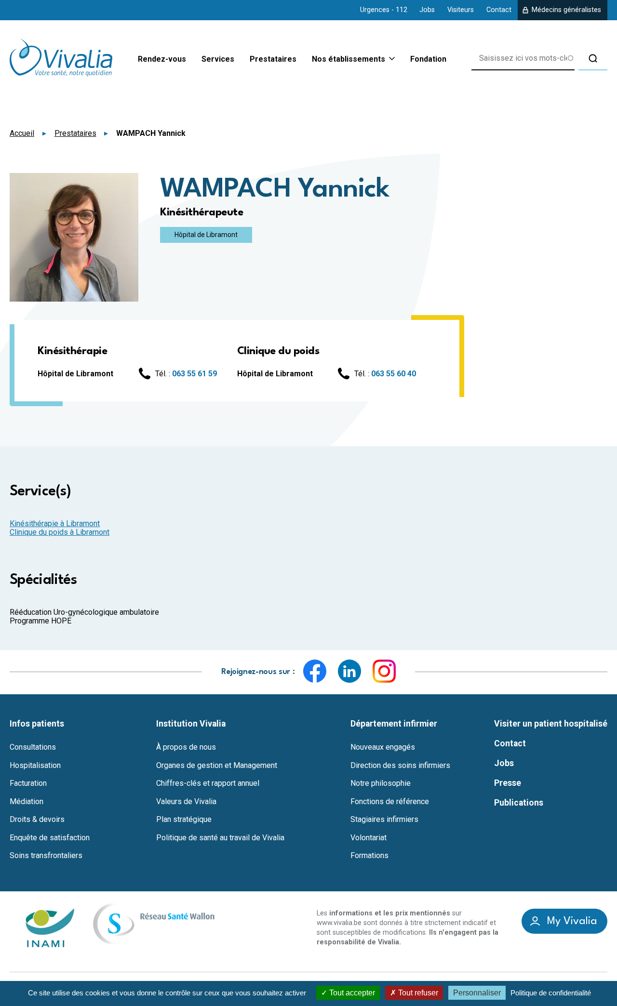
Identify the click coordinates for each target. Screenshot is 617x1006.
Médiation (26, 801)
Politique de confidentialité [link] (550, 993)
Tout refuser (417, 993)
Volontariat (368, 838)
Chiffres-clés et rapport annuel (207, 783)
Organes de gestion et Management (216, 765)
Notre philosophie (380, 783)
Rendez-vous (162, 59)
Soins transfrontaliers (46, 855)
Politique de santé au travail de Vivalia (220, 838)
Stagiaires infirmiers (384, 819)
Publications (518, 802)
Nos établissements (348, 59)
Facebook (314, 671)
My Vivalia (572, 921)
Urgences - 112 (383, 10)
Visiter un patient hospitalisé (550, 723)
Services (217, 59)
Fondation (428, 59)
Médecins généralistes (566, 10)
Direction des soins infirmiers (400, 765)
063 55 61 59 (194, 373)
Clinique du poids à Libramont (59, 532)
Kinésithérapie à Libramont (55, 523)
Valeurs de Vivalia (186, 801)
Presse (507, 783)
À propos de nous (186, 747)
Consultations (33, 747)
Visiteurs (460, 10)
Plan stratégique (184, 819)
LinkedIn (349, 671)
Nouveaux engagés (382, 747)
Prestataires (273, 59)
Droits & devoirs (37, 819)
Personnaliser (477, 993)
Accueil (22, 133)
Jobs (427, 10)
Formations (369, 855)
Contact (498, 10)
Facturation (28, 783)
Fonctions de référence (389, 801)
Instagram (384, 671)
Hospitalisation (35, 765)
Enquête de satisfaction (50, 838)
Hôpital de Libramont (206, 234)
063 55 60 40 (393, 373)
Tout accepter (351, 993)
